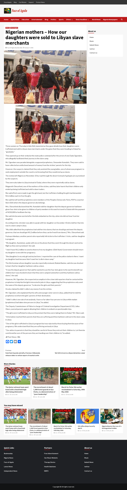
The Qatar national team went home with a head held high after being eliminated (17, 389)
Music (92, 41)
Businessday (8, 453)
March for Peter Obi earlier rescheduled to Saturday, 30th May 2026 (73, 389)
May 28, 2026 (70, 394)
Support (31, 2)
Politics (53, 19)
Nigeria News (8, 458)
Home (6, 19)
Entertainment (37, 19)
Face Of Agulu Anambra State (15, 47)
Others (68, 19)
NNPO (46, 471)
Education (25, 19)
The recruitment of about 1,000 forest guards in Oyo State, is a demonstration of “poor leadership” (44, 390)
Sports (61, 19)
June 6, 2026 (42, 397)
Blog (15, 2)
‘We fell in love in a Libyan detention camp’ (70, 351)
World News (96, 19)
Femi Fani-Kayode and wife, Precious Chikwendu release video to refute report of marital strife (22, 352)
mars (8, 394)
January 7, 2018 (29, 47)
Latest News (8, 466)
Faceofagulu (8, 2)
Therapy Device (49, 462)
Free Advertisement (51, 453)
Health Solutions (50, 466)
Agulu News (15, 19)
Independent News (10, 471)
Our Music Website (51, 458)
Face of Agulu (9, 462)
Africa (7, 28)
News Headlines (81, 19)
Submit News (94, 45)
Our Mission (22, 2)
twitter (92, 49)
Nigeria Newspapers (110, 19)
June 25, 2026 (14, 394)
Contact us (93, 53)
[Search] (122, 19)
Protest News (40, 2)
